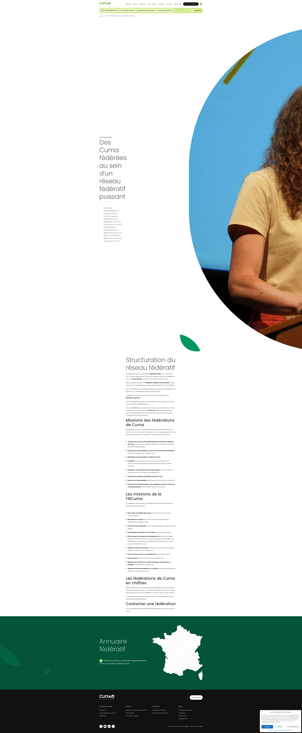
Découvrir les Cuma (127, 10)
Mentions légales (183, 726)
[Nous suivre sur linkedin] (109, 726)
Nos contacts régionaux (132, 716)
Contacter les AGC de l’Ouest (160, 713)
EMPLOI (128, 706)
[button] (192, 654)
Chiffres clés (102, 716)
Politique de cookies (273, 730)
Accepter (267, 726)
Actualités (128, 4)
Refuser (279, 726)
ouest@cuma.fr (183, 718)
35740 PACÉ (182, 713)
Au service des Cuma (165, 10)
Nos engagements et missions (107, 713)
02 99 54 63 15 (182, 716)
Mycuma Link (177, 4)
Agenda (135, 4)
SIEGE (181, 706)
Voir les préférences (293, 726)
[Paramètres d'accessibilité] (201, 4)
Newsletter (161, 4)
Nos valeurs (102, 710)
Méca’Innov (169, 4)
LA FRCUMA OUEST (105, 706)
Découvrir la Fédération (108, 10)
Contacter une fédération (190, 4)
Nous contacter (196, 697)
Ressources (142, 4)
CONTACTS (155, 706)
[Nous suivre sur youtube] (105, 726)
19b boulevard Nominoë (185, 710)
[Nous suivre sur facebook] (101, 726)
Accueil (101, 15)
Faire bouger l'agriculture (146, 10)
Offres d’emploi (152, 4)
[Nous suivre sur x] (113, 726)
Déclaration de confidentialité (285, 730)
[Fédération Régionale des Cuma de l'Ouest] (105, 4)
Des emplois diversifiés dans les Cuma (136, 710)
